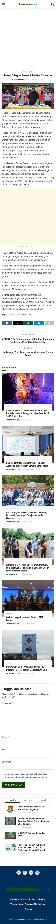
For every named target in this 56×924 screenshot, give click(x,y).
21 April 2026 (28, 469)
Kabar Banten (11, 574)
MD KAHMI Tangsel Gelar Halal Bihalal (32, 834)
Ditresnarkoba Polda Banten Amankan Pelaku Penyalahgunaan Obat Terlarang (33, 821)
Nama (5, 737)
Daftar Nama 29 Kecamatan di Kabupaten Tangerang (31, 808)
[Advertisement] (28, 38)
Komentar (7, 703)
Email (5, 749)
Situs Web (6, 761)
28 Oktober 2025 (29, 624)
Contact (28, 909)
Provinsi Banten (24, 314)
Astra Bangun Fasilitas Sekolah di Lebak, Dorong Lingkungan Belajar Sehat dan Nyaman (26, 515)
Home (24, 71)
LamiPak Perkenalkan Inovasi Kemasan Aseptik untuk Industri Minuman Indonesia (27, 464)
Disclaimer (15, 899)
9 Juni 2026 (27, 420)
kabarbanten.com (17, 79)
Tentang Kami (16, 904)
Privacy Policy (38, 899)
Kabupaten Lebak (13, 508)
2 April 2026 (27, 522)
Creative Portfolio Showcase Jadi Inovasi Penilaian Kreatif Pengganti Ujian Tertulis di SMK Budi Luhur (27, 413)
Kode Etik (25, 899)
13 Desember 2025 (26, 574)
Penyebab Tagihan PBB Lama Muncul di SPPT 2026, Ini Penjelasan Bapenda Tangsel (31, 847)
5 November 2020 (37, 79)
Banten (31, 71)
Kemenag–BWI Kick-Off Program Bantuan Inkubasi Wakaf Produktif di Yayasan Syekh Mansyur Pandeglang (27, 567)
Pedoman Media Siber (35, 904)
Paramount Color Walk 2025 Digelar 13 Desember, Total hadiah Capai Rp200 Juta (26, 668)
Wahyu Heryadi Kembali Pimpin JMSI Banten (24, 619)
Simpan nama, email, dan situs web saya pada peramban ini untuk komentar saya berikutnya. (26, 775)
